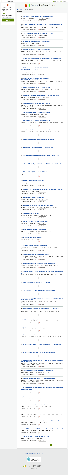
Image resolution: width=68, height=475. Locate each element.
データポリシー (32, 453)
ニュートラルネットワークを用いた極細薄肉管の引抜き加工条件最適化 (39, 290)
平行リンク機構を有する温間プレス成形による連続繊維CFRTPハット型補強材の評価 (42, 344)
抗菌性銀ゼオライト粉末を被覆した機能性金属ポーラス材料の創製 (38, 370)
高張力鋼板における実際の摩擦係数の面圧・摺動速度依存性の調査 (38, 16)
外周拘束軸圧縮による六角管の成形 (31, 213)
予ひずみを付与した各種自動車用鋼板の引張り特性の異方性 (36, 41)
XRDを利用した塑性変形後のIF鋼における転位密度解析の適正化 (37, 130)
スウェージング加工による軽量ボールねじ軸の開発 (34, 229)
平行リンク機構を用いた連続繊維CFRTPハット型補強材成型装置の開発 (39, 352)
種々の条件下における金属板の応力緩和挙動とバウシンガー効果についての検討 (41, 95)
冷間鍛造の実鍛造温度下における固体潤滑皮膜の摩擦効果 (36, 254)
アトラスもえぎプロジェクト (37, 470)
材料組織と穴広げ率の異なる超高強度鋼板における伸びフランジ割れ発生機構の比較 (42, 58)
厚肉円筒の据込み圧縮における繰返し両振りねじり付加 (35, 221)
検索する (8, 20)
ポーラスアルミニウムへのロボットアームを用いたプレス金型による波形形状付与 (41, 413)
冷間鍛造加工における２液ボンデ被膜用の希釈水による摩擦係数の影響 (39, 263)
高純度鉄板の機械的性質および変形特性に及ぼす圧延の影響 (36, 103)
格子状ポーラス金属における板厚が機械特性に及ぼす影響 (36, 437)
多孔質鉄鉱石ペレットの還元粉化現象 (31, 397)
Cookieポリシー (40, 453)
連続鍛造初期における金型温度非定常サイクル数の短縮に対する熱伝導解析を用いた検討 (43, 189)
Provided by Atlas (34, 468)
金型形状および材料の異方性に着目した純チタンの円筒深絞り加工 (38, 147)
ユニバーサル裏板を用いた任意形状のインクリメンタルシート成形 (38, 33)
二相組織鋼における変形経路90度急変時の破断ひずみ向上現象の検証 (38, 139)
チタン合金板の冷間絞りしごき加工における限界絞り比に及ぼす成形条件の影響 (41, 155)
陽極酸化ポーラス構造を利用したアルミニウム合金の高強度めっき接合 (39, 378)
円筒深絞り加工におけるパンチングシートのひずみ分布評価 (36, 87)
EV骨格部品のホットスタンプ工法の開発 (32, 319)
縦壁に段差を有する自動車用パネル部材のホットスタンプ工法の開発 (38, 335)
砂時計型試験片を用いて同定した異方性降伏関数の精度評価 (36, 112)
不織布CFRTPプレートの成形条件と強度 (32, 327)
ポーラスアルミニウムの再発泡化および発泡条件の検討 (35, 405)
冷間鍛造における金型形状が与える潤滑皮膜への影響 (35, 245)
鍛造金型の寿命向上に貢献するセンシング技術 (33, 180)
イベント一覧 (20, 9)
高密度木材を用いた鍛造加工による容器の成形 (33, 197)
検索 (4, 13)
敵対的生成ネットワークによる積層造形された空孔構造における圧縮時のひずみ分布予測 (43, 429)
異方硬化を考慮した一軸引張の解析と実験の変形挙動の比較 (36, 120)
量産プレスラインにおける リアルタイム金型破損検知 (35, 171)
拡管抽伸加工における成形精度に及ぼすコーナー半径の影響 (36, 282)
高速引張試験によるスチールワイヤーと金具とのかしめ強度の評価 (38, 205)
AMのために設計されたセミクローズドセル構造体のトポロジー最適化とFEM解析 (41, 421)
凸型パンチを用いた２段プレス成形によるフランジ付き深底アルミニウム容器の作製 (42, 163)
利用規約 (26, 453)
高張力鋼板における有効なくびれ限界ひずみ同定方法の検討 (36, 49)
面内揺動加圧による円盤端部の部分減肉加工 (33, 237)
